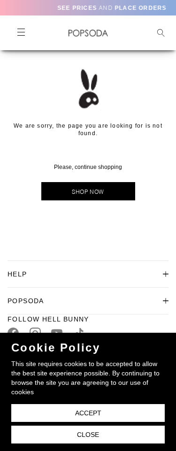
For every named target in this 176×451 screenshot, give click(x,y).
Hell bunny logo (88, 33)
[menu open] (20, 32)
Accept (88, 413)
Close (88, 434)
